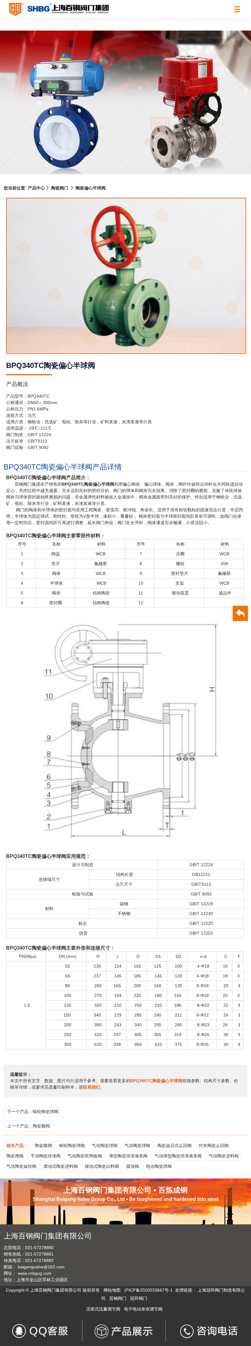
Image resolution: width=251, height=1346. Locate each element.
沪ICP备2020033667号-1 (148, 1290)
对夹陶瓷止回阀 (214, 1145)
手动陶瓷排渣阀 (46, 1155)
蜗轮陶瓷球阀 (45, 1111)
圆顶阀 (132, 1166)
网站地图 (112, 1290)
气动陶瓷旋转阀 (21, 1166)
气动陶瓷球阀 (105, 1145)
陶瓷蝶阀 (41, 1126)
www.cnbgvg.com (34, 1273)
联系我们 (91, 1087)
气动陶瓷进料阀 (224, 1155)
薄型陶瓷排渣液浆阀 (128, 1155)
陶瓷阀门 (59, 188)
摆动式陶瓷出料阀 (102, 1166)
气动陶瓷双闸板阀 (85, 1155)
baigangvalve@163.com (41, 1266)
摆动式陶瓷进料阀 (60, 1166)
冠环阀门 (138, 1298)
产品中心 (36, 188)
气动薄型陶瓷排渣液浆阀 (178, 1155)
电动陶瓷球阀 (159, 1166)
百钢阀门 (117, 1298)
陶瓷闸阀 (15, 1155)
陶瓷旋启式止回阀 (174, 1145)
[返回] (240, 614)
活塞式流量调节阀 (103, 1309)
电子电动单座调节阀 (143, 1309)
